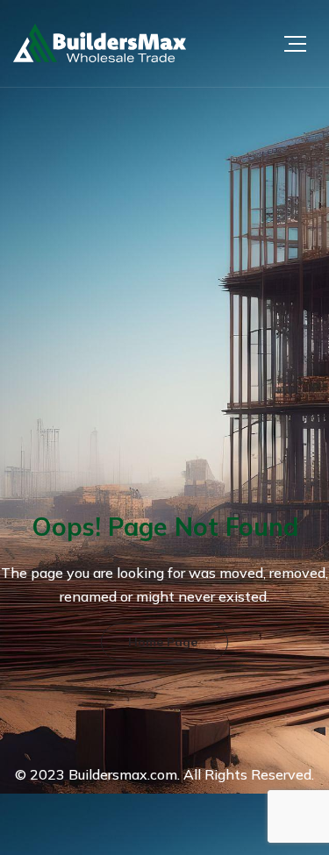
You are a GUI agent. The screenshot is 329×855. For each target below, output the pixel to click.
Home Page (162, 642)
